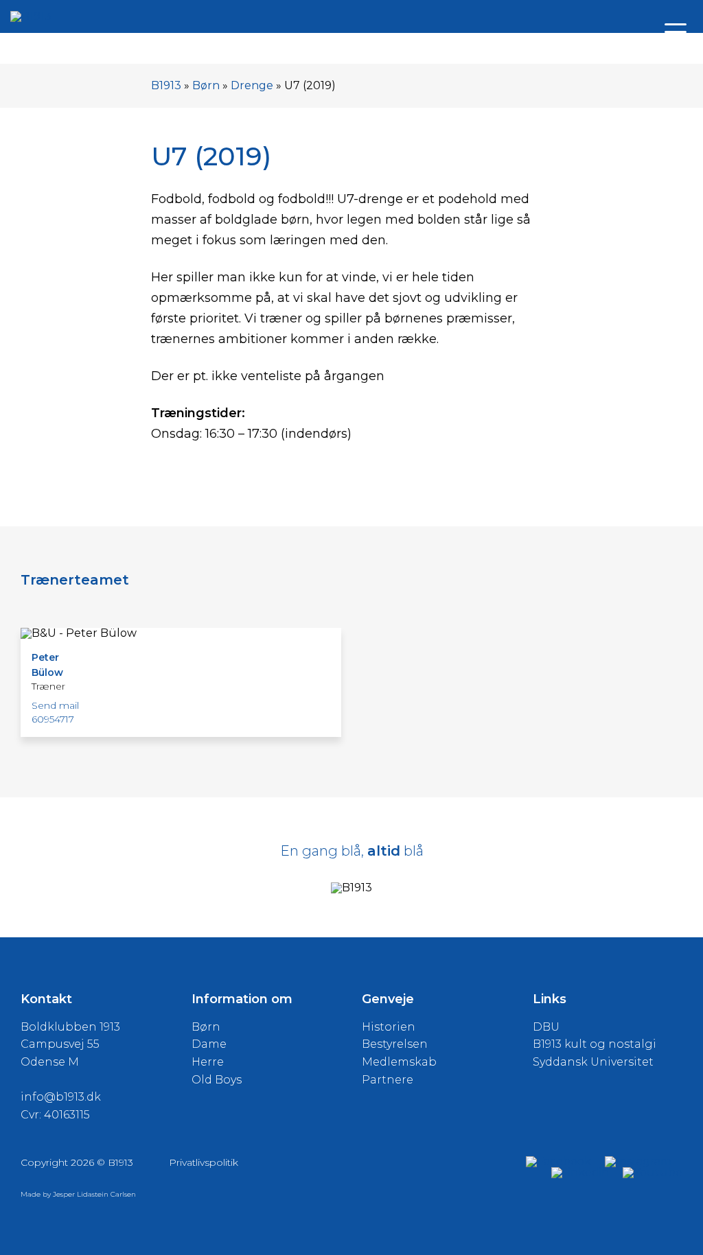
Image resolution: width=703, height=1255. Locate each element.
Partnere (387, 1079)
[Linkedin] (580, 1172)
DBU (546, 1026)
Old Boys (217, 1079)
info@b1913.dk (61, 1096)
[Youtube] (652, 1172)
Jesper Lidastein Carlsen (94, 1194)
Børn (206, 85)
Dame (209, 1044)
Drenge (252, 85)
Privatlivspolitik (203, 1162)
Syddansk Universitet (593, 1061)
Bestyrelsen (395, 1044)
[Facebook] (558, 1161)
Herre (208, 1061)
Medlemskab (399, 1061)
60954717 (53, 719)
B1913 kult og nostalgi (594, 1044)
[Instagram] (638, 1161)
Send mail (55, 705)
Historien (388, 1026)
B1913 (166, 85)
